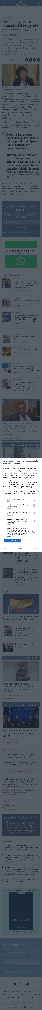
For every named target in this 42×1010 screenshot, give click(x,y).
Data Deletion (8, 548)
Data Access (21, 548)
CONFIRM (13, 540)
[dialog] (21, 505)
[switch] (33, 505)
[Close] (38, 462)
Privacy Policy (33, 548)
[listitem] (21, 500)
